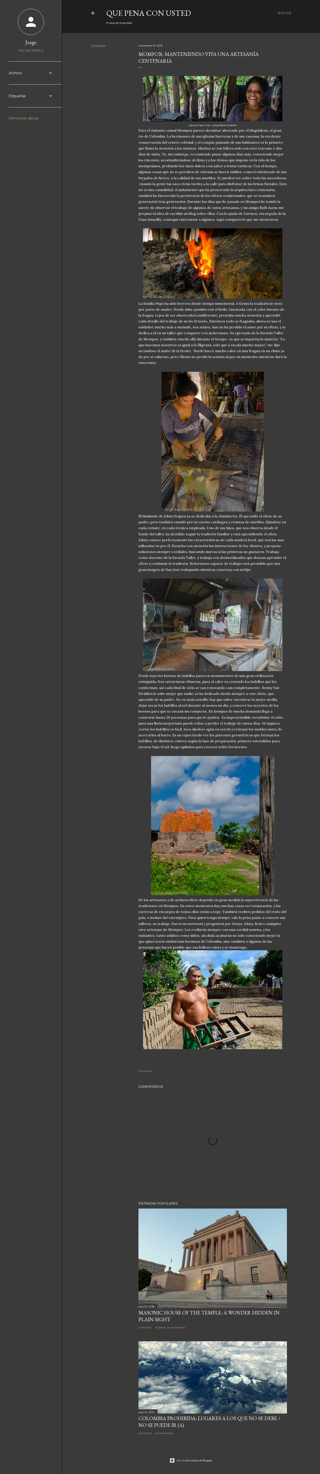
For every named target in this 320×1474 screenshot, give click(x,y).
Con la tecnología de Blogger (194, 1460)
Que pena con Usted (148, 13)
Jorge (30, 42)
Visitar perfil (31, 51)
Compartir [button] (98, 46)
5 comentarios (164, 1433)
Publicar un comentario (170, 1327)
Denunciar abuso (24, 118)
